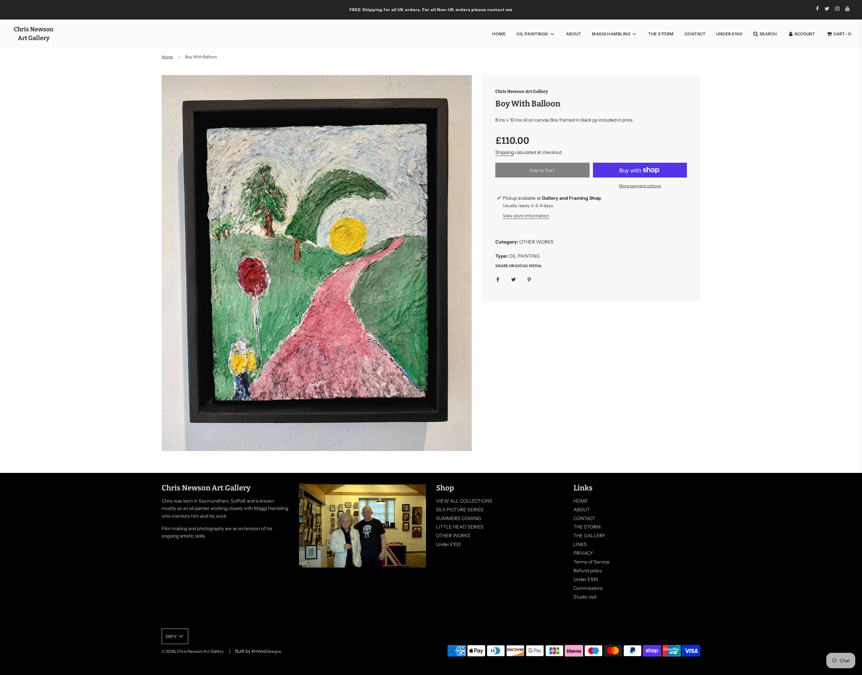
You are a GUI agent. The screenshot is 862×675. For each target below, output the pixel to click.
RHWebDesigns (266, 651)
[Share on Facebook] (497, 279)
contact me (499, 9)
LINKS (580, 544)
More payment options (640, 185)
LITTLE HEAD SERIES (460, 527)
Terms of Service (591, 562)
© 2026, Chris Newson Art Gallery (193, 651)
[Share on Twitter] (513, 279)
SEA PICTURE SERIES (460, 510)
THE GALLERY (589, 536)
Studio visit (585, 597)
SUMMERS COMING (458, 518)
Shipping (504, 152)
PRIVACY (583, 553)
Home (167, 56)
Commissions (588, 588)
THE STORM (661, 33)
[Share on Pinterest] (529, 279)
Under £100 (729, 33)
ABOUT (574, 33)
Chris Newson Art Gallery (34, 33)
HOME (499, 33)
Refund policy (587, 571)
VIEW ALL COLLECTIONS (464, 501)
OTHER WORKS (453, 536)
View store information (526, 215)
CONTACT (695, 33)
